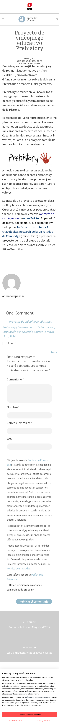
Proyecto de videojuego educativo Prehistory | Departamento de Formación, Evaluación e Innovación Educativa (28, 327)
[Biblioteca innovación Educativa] (29, 6)
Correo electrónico (19, 423)
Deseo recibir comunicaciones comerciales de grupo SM (24, 587)
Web (10, 438)
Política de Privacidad (19, 568)
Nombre (13, 407)
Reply (54, 352)
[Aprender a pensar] (28, 19)
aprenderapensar (31, 63)
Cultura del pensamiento (29, 61)
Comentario (15, 379)
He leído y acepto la (25, 577)
